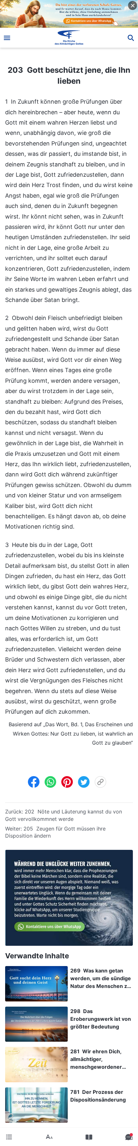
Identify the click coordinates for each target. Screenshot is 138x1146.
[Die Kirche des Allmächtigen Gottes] (69, 38)
